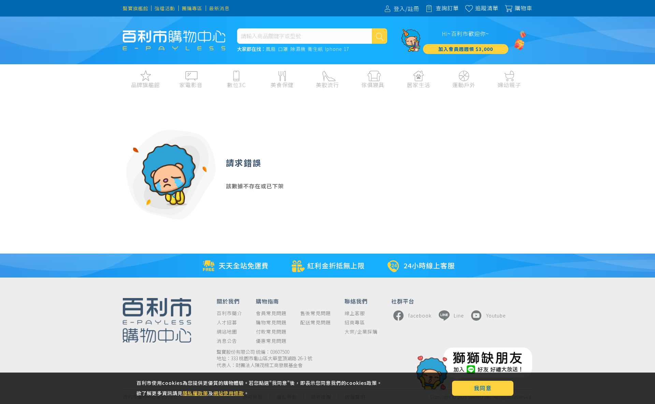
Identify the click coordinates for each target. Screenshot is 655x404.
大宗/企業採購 (361, 332)
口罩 (283, 49)
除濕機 (298, 49)
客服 (587, 99)
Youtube (496, 315)
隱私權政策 (195, 393)
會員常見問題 (271, 313)
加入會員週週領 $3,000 (465, 48)
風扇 (271, 49)
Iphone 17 (337, 49)
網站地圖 (227, 332)
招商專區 (355, 322)
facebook (420, 315)
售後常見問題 (315, 313)
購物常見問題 (271, 322)
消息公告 (227, 341)
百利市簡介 (229, 313)
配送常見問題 (315, 322)
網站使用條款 (228, 393)
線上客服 (355, 313)
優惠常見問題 (271, 341)
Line (459, 315)
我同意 (483, 388)
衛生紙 (315, 49)
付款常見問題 (271, 332)
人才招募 (227, 322)
